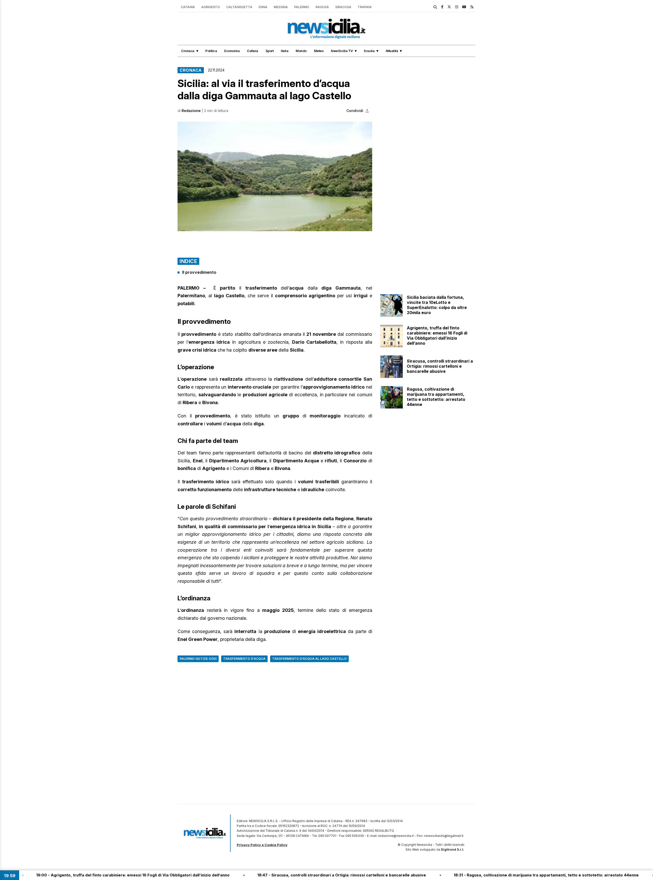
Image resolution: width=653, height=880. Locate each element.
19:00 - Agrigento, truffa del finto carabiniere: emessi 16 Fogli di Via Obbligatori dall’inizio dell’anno (101, 875)
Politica (211, 51)
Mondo (301, 51)
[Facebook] (442, 7)
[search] (435, 7)
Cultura (252, 51)
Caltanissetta (239, 7)
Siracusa (343, 7)
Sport (270, 51)
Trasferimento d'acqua (244, 659)
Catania (188, 7)
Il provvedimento (199, 272)
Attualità (392, 51)
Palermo (301, 7)
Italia (284, 51)
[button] (275, 176)
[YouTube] (464, 7)
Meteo (319, 51)
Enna (263, 7)
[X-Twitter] (449, 7)
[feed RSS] (471, 7)
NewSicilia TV (342, 51)
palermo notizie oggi (198, 659)
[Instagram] (456, 7)
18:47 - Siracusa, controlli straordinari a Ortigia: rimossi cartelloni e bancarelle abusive (310, 875)
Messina (281, 7)
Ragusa (322, 7)
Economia (232, 51)
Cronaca (187, 51)
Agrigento (210, 7)
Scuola (369, 51)
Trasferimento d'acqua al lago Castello (309, 659)
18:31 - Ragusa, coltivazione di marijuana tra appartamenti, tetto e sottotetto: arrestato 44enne (515, 875)
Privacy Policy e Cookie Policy (262, 845)
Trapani (364, 7)
